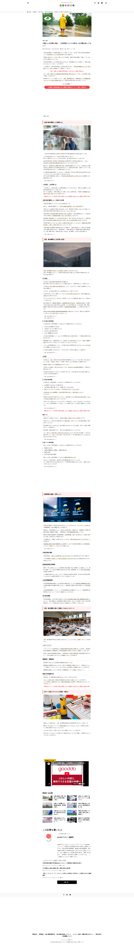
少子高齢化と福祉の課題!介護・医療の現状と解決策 (56, 868)
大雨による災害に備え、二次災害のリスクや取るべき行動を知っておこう (58, 11)
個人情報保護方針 (50, 934)
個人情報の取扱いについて (64, 934)
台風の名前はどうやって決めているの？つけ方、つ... (60, 819)
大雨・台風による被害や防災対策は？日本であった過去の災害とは (67, 71)
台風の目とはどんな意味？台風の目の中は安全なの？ (60, 812)
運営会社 (34, 934)
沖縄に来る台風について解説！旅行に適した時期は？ (84, 812)
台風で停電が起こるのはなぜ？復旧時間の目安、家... (84, 805)
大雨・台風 (40, 11)
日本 (74, 48)
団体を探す (99, 934)
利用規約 (41, 934)
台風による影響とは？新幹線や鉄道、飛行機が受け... (60, 805)
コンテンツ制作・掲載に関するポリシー (83, 934)
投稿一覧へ (66, 882)
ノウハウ (70, 48)
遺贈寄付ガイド (70, 939)
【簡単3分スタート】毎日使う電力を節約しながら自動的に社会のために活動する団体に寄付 (66, 196)
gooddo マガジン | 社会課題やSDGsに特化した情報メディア (71, 942)
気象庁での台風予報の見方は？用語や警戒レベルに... (84, 819)
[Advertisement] (67, 102)
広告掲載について (67, 936)
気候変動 (34, 11)
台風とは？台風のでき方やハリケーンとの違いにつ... (84, 798)
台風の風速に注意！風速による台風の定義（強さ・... (60, 798)
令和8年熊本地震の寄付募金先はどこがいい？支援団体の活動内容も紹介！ (62, 863)
